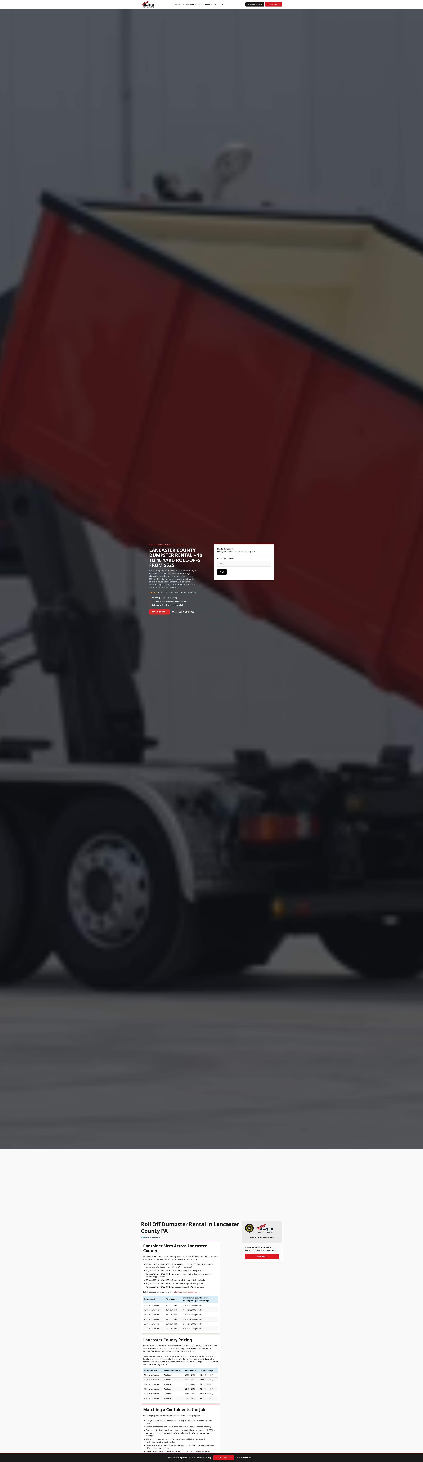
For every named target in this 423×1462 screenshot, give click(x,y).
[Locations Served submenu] (195, 4)
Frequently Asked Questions (262, 1237)
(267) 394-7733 (275, 4)
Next (222, 572)
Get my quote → (159, 612)
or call (183, 611)
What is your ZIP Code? (226, 558)
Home (143, 1237)
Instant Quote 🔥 (256, 4)
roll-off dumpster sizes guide (185, 1292)
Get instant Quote (244, 1458)
